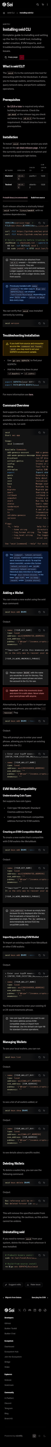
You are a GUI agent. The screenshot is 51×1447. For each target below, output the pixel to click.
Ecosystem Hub (11, 1352)
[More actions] (47, 5)
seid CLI (6, 24)
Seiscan (8, 1380)
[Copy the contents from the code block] (39, 223)
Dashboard (9, 1347)
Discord (8, 1403)
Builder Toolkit (11, 1329)
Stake (7, 1367)
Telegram (9, 1408)
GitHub (8, 1323)
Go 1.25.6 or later (14, 107)
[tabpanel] (25, 255)
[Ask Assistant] (44, 223)
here (31, 395)
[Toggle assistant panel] (43, 4)
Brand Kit (9, 1419)
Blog (6, 1414)
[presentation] (25, 235)
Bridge (7, 1362)
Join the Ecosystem (13, 1357)
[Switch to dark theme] (44, 1436)
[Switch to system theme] (34, 1436)
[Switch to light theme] (39, 1436)
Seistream (9, 1385)
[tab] (15, 197)
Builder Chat (10, 1334)
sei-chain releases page (27, 148)
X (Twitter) (9, 1398)
